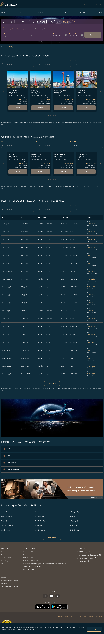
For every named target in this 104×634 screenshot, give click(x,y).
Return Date (72, 34)
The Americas (12, 462)
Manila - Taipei (5, 530)
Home (3, 47)
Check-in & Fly (61, 12)
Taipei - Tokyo (5, 512)
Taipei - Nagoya (40, 530)
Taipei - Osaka (39, 512)
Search (92, 35)
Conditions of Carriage (30, 552)
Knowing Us (5, 552)
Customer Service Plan (30, 561)
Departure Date (57, 34)
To (29, 34)
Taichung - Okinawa (7, 525)
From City (90, 617)
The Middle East (13, 469)
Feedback (4, 584)
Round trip (7, 29)
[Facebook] (45, 596)
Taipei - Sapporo (6, 521)
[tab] (48, 115)
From (5, 34)
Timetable (23, 12)
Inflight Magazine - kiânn (87, 558)
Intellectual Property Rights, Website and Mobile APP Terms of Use (44, 564)
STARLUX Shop (83, 561)
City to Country (82, 617)
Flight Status (42, 12)
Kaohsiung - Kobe (6, 516)
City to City (73, 617)
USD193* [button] (68, 21)
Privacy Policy (29, 629)
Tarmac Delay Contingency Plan (33, 566)
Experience (81, 12)
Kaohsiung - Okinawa (76, 521)
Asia (9, 449)
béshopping (86, 4)
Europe (10, 455)
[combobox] (15, 36)
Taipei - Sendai (73, 525)
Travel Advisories (6, 558)
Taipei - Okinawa (74, 530)
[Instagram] (57, 596)
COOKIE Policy (28, 558)
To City (66, 617)
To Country (60, 617)
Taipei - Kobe (39, 525)
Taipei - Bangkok (40, 521)
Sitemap (4, 564)
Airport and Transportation (10, 581)
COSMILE (100, 12)
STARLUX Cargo (83, 552)
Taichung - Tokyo (74, 512)
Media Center (5, 555)
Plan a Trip (4, 12)
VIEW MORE (52, 537)
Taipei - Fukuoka (74, 516)
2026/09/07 (73, 36)
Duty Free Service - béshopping (89, 555)
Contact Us (4, 578)
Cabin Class (73, 60)
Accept (94, 629)
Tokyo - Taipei (39, 516)
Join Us (5, 561)
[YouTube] (51, 596)
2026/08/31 (56, 36)
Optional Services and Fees (10, 586)
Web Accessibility (29, 569)
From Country (99, 617)
